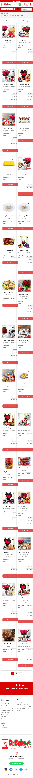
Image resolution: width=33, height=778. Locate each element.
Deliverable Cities (5, 47)
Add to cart (10, 62)
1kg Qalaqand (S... (24, 216)
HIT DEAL (8, 506)
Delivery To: (18, 9)
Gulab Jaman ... (24, 467)
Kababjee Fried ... (24, 84)
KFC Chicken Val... (9, 128)
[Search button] (14, 9)
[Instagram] (16, 685)
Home (3, 13)
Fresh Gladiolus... (24, 428)
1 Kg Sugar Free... (9, 643)
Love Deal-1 (24, 40)
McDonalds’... (24, 598)
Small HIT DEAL (24, 250)
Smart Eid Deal (9, 40)
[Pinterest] (20, 685)
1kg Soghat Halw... (9, 250)
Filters (10, 21)
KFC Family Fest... (24, 552)
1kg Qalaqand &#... (9, 216)
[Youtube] (23, 685)
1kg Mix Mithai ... (9, 172)
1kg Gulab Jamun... (9, 472)
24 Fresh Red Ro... (9, 84)
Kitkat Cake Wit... (8, 598)
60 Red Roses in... (24, 294)
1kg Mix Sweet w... (24, 172)
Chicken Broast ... (9, 384)
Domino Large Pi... (9, 428)
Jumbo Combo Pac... (24, 506)
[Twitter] (13, 685)
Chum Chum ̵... (24, 384)
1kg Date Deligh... (24, 128)
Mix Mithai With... (24, 643)
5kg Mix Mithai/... (9, 292)
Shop (7, 13)
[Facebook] (10, 685)
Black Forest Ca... (9, 340)
